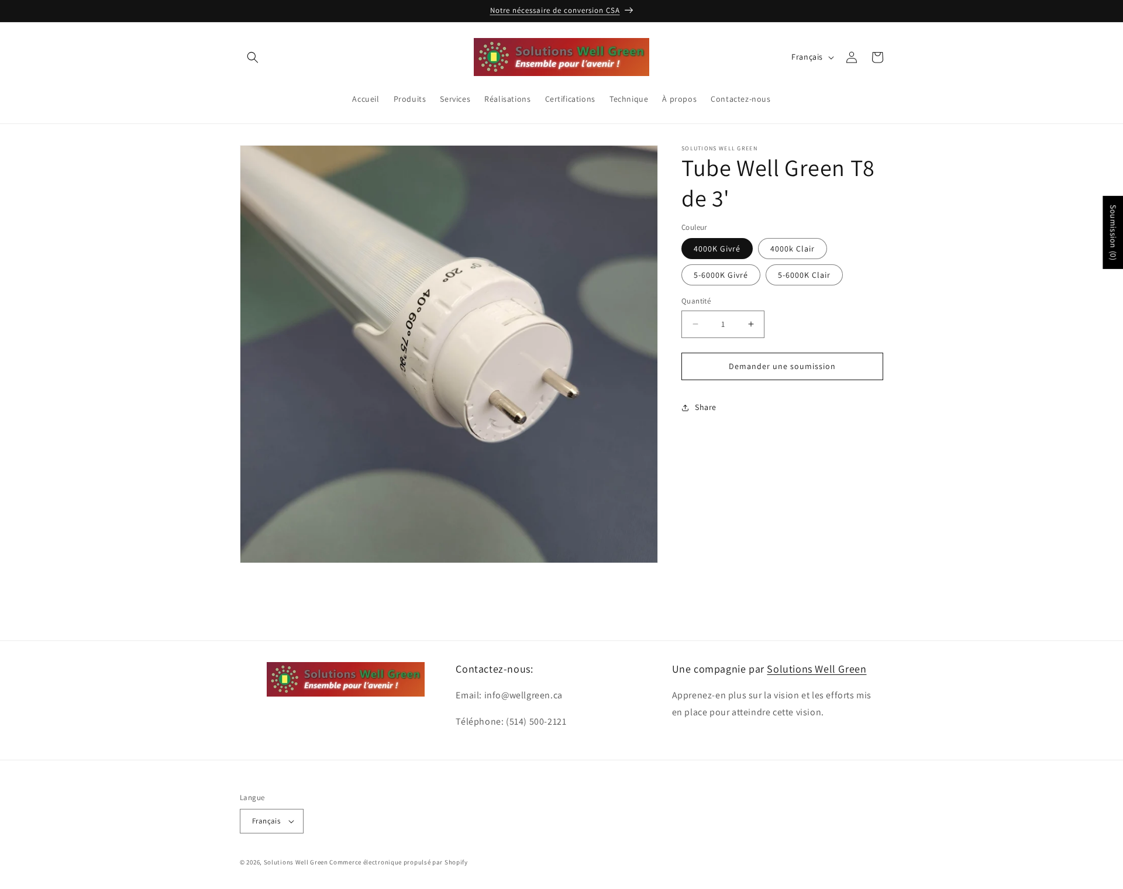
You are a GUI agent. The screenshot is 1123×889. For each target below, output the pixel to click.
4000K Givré (717, 248)
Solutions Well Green (816, 669)
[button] (253, 57)
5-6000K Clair (804, 275)
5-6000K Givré (721, 275)
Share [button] (705, 407)
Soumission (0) (1113, 232)
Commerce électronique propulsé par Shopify (398, 862)
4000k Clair (792, 248)
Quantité (696, 301)
